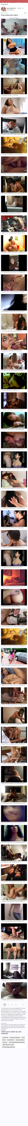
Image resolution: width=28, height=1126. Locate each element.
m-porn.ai (3, 1023)
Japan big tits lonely (8, 1044)
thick (23, 1037)
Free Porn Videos (14, 18)
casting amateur (20, 1040)
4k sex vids (10, 1024)
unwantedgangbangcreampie (16, 1042)
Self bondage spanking (9, 1047)
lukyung (5, 1042)
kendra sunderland (15, 1037)
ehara (4, 1040)
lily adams (5, 1037)
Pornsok (3, 1030)
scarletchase (10, 1040)
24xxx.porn (4, 1028)
